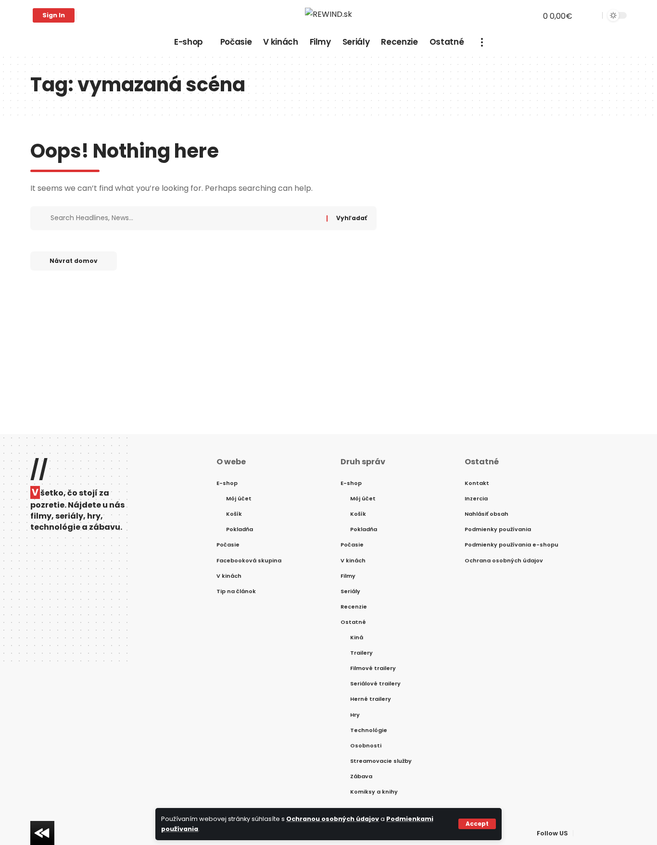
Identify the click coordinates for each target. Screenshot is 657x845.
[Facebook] (84, 15)
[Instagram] (116, 15)
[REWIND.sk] (328, 15)
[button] (477, 824)
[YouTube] (106, 15)
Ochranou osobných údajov (332, 819)
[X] (95, 15)
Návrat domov (74, 261)
